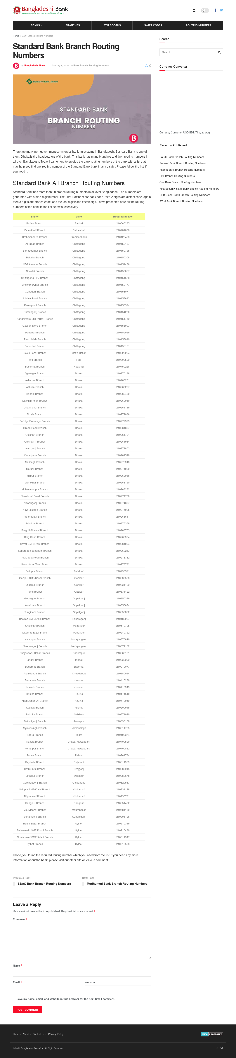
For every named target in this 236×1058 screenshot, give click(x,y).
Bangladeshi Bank (34, 65)
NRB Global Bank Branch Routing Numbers (184, 195)
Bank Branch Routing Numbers (37, 35)
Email (17, 982)
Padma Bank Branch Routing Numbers (182, 169)
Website (90, 982)
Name (17, 965)
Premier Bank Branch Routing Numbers (182, 163)
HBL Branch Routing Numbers (177, 176)
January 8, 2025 (60, 65)
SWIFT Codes (153, 25)
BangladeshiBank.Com (32, 1048)
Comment (20, 919)
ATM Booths (112, 25)
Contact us (38, 1034)
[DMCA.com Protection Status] (212, 1034)
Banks (35, 25)
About (26, 1034)
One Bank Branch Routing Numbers (180, 182)
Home (16, 35)
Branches (72, 25)
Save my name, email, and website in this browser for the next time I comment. (66, 999)
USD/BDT (188, 132)
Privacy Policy (56, 1034)
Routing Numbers (198, 25)
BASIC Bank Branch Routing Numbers (181, 157)
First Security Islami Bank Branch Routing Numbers (189, 188)
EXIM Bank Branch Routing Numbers (181, 201)
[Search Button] (219, 52)
